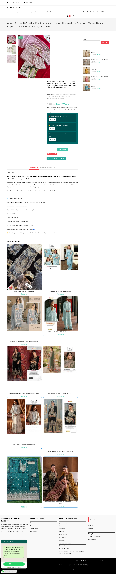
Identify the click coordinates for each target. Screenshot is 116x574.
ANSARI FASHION (15, 7)
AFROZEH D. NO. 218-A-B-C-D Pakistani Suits (60, 394)
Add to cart (63, 149)
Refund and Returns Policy (94, 531)
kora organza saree (63, 537)
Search (84, 39)
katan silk (61, 531)
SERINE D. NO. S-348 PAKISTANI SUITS (24, 445)
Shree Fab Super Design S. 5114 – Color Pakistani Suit (24, 341)
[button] (48, 37)
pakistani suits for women (65, 96)
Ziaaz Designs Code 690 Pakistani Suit (24, 291)
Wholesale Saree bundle (65, 543)
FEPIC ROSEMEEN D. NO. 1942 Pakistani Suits (60, 332)
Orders (32, 523)
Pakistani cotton (53, 98)
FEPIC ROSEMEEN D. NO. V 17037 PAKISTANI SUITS (24, 394)
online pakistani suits (57, 94)
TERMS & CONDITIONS (94, 536)
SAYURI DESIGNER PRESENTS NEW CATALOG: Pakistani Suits (60, 502)
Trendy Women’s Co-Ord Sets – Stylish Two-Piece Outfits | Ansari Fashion (74, 569)
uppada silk (62, 528)
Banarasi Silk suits (63, 546)
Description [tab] (34, 167)
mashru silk (62, 540)
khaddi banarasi (63, 534)
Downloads (33, 525)
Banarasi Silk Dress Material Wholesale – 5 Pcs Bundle (24, 504)
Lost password (33, 531)
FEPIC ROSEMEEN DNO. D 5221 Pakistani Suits (60, 451)
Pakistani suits (60, 98)
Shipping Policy (92, 539)
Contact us (90, 528)
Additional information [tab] (47, 167)
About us (90, 525)
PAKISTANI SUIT (67, 94)
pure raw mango (63, 523)
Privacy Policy (91, 534)
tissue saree (62, 525)
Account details (34, 528)
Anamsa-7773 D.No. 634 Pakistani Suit (61, 291)
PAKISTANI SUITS (54, 96)
